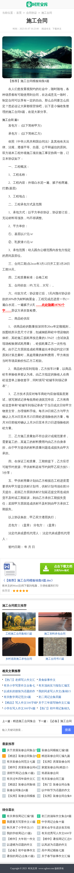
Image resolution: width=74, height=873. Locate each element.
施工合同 (46, 12)
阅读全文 (46, 28)
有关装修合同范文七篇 (21, 761)
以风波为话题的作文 (54, 844)
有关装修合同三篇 (53, 778)
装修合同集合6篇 (17, 790)
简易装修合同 (50, 773)
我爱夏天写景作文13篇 (21, 821)
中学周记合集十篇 (53, 821)
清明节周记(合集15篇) (21, 773)
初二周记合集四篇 (50, 696)
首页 (19, 12)
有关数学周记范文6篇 (17, 696)
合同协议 (31, 12)
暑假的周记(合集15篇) (21, 856)
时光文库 (32, 868)
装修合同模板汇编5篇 (55, 750)
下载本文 (56, 28)
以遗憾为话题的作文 (19, 844)
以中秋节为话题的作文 (56, 790)
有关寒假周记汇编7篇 (20, 816)
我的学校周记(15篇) (19, 833)
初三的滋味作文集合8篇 (57, 816)
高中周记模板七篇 (53, 850)
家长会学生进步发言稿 (56, 827)
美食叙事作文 (47, 679)
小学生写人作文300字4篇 (19, 708)
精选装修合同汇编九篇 (56, 755)
